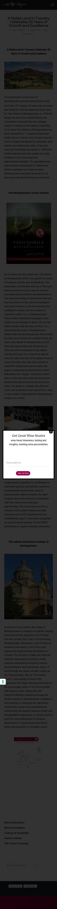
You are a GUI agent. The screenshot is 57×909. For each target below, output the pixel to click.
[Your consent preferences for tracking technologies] (3, 682)
